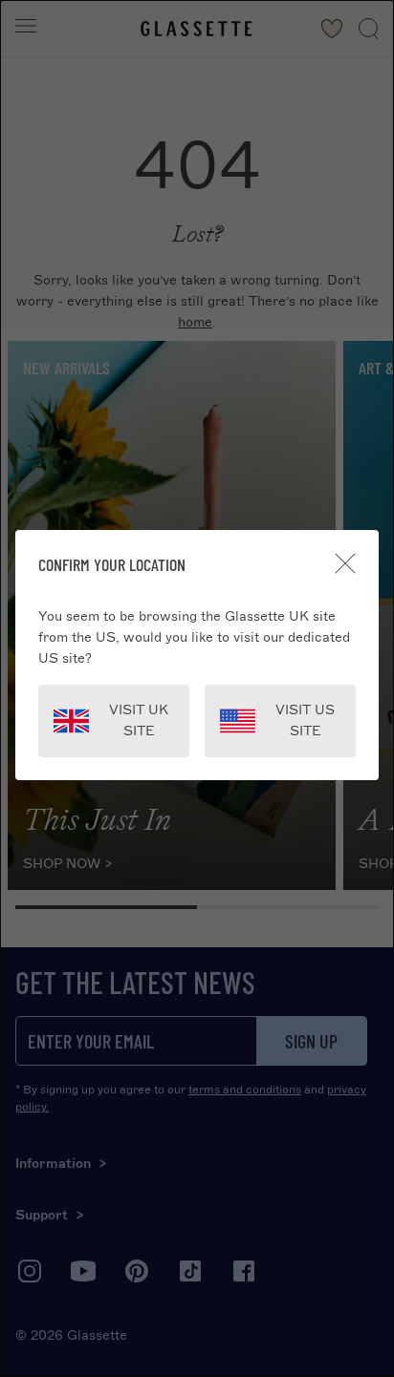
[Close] (345, 563)
